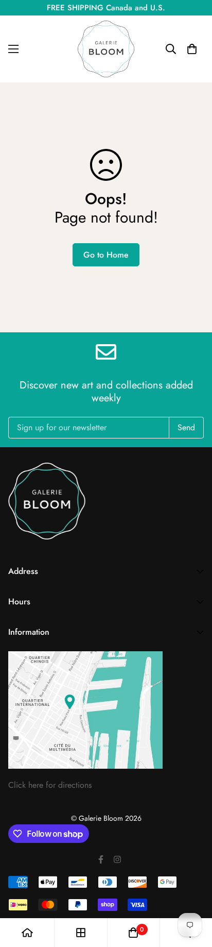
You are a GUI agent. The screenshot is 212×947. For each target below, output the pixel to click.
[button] (192, 49)
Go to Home (106, 255)
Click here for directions (50, 785)
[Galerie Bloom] (106, 48)
